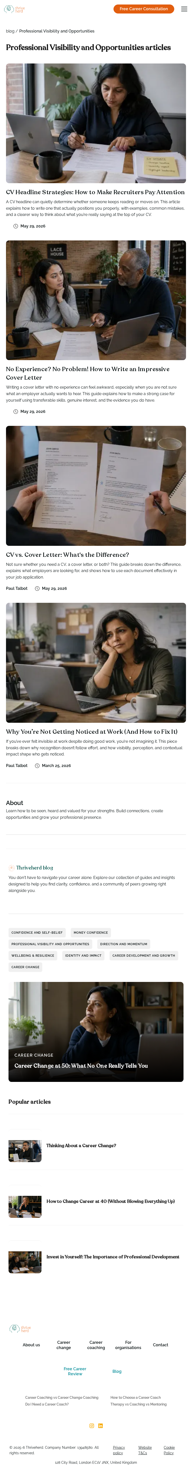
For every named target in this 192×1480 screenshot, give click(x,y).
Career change (63, 1345)
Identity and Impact (83, 955)
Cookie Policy (169, 1450)
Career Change (25, 967)
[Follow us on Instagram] (91, 1426)
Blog (117, 1371)
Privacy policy (119, 1450)
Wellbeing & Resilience (33, 955)
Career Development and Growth (143, 955)
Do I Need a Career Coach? (47, 1404)
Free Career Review (75, 1372)
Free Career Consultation (144, 8)
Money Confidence (91, 932)
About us (31, 1345)
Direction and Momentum (123, 944)
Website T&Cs (145, 1450)
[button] (183, 9)
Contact (160, 1345)
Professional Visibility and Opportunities (50, 944)
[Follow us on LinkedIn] (100, 1426)
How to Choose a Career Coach (135, 1397)
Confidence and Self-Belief (37, 932)
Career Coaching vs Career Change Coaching (61, 1397)
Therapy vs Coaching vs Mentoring (138, 1404)
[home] (14, 9)
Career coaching (96, 1345)
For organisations (128, 1345)
